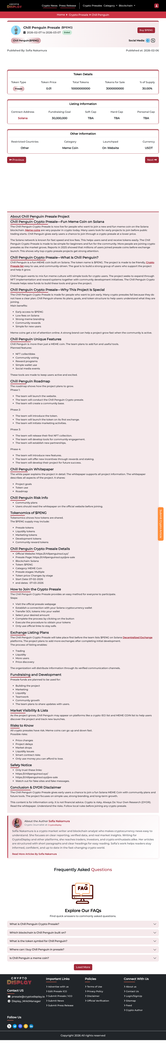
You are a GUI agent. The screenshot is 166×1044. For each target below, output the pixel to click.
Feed (128, 1005)
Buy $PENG (146, 30)
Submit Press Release (60, 1005)
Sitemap (130, 1000)
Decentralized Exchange (137, 637)
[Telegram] (148, 40)
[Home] (15, 6)
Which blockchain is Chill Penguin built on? (38, 932)
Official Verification (97, 1000)
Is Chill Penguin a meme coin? (29, 958)
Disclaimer (93, 996)
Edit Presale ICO (57, 991)
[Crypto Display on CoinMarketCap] (20, 1026)
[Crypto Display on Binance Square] (26, 1026)
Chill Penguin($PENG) (26, 40)
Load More (83, 967)
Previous (18, 159)
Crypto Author (134, 1010)
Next (150, 159)
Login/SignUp (133, 996)
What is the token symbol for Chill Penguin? (38, 941)
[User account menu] (156, 5)
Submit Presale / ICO (59, 996)
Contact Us (132, 991)
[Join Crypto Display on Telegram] (15, 1026)
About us (130, 986)
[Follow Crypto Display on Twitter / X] (9, 1026)
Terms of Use (94, 986)
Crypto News (50, 5)
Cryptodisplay (55, 825)
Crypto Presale (78, 14)
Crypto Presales (92, 5)
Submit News (55, 1000)
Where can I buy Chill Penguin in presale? (37, 949)
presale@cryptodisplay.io (28, 996)
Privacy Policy (94, 991)
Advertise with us (58, 986)
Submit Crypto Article (160, 524)
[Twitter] (153, 40)
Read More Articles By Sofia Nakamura (34, 854)
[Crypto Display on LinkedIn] (31, 1026)
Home (61, 14)
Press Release (67, 5)
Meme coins (32, 230)
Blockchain (126, 5)
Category (109, 5)
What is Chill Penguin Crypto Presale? (34, 924)
